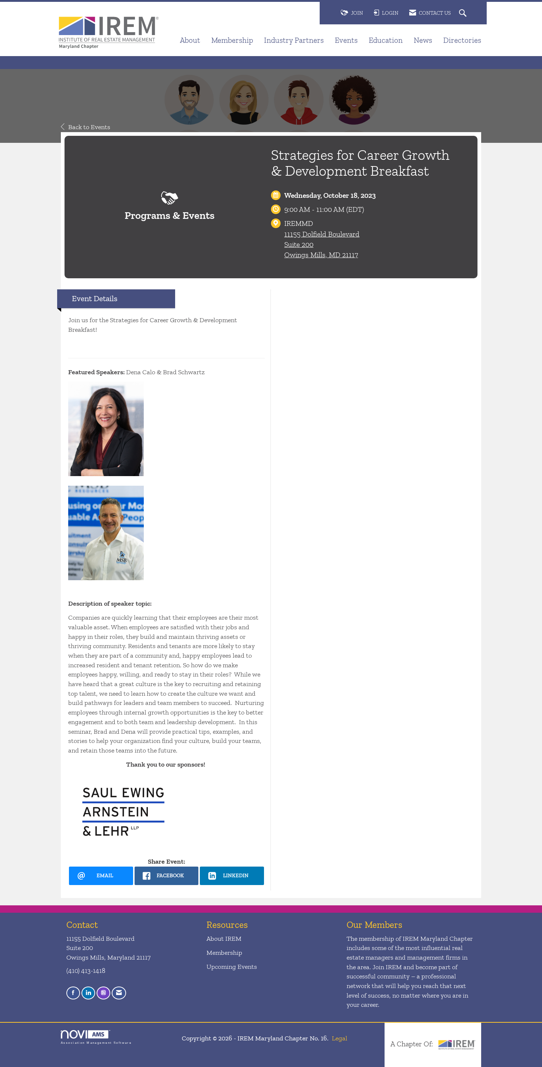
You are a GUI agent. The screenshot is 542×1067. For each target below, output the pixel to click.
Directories (462, 40)
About (190, 40)
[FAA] (456, 1043)
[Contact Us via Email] (119, 993)
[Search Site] (463, 13)
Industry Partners (294, 40)
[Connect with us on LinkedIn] (88, 993)
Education (386, 40)
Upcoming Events (231, 967)
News (423, 40)
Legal (339, 1038)
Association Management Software (96, 1042)
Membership (232, 40)
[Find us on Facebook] (73, 993)
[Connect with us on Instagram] (103, 993)
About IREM (224, 939)
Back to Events (89, 127)
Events (346, 40)
